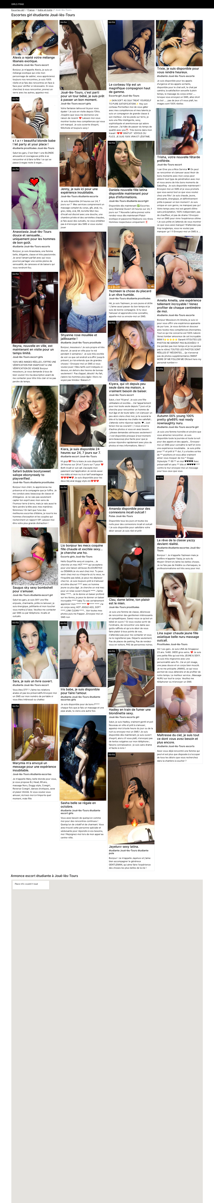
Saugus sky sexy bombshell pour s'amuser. (33, 589)
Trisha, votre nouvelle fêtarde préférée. (178, 159)
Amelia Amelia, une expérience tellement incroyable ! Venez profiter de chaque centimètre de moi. (179, 306)
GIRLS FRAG (17, 4)
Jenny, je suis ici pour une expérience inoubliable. (79, 190)
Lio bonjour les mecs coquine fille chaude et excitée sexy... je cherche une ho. (82, 549)
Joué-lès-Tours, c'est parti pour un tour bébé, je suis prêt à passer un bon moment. (82, 96)
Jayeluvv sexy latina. (124, 846)
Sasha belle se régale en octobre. (78, 804)
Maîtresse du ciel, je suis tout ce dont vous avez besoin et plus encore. (178, 738)
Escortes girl (17, 10)
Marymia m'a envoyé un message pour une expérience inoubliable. (34, 766)
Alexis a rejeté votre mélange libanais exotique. (34, 59)
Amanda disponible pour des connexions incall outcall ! (129, 510)
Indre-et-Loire (45, 10)
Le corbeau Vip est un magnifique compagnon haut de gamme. (129, 88)
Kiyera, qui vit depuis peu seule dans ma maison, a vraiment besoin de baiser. (128, 387)
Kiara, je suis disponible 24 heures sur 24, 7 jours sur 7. (81, 450)
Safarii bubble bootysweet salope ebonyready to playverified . (32, 474)
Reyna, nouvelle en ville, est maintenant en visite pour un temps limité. (33, 349)
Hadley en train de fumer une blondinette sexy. (130, 711)
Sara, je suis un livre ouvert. (33, 681)
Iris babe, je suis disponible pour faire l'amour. (80, 691)
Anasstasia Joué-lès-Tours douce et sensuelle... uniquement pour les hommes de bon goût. (34, 237)
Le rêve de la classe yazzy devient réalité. (176, 542)
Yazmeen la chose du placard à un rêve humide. (130, 292)
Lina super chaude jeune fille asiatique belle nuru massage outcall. (178, 636)
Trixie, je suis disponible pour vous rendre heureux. (178, 70)
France (31, 10)
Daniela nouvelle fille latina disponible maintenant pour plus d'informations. (128, 193)
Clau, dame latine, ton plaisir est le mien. (129, 601)
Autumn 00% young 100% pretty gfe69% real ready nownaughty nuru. (175, 419)
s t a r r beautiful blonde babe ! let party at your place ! (34, 142)
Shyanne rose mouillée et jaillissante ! (79, 336)
